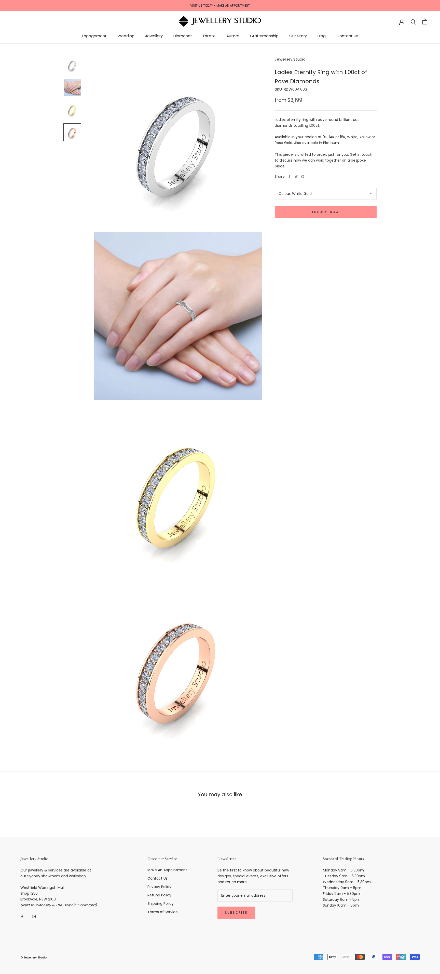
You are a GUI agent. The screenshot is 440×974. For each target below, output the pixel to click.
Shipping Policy (160, 903)
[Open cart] (424, 21)
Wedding (125, 35)
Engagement (94, 35)
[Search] (413, 21)
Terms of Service (162, 911)
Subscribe (236, 912)
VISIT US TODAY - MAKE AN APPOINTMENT (220, 5)
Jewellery (154, 35)
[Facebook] (289, 176)
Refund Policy (159, 895)
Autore (232, 35)
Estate (209, 35)
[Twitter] (296, 176)
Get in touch (361, 154)
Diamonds (183, 35)
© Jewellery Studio (33, 957)
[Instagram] (34, 916)
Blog (322, 35)
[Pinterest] (302, 176)
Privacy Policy (159, 886)
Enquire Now (325, 212)
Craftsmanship (264, 35)
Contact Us (347, 35)
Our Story (298, 35)
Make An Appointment (167, 869)
